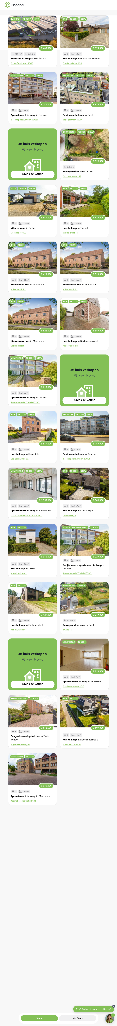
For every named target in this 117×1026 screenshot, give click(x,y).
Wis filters (78, 1018)
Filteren (37, 1018)
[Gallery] (32, 32)
